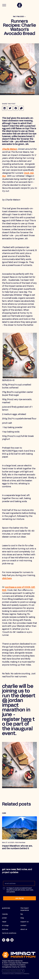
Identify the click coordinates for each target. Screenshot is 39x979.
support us (24, 922)
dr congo (5, 925)
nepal (4, 922)
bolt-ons (5, 929)
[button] (19, 890)
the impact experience (24, 909)
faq (21, 914)
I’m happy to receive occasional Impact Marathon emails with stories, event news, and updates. (20, 890)
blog (22, 918)
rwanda (5, 914)
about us (23, 929)
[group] (19, 833)
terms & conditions (9, 933)
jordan (4, 918)
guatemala (6, 908)
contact (23, 925)
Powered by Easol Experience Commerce (15, 974)
